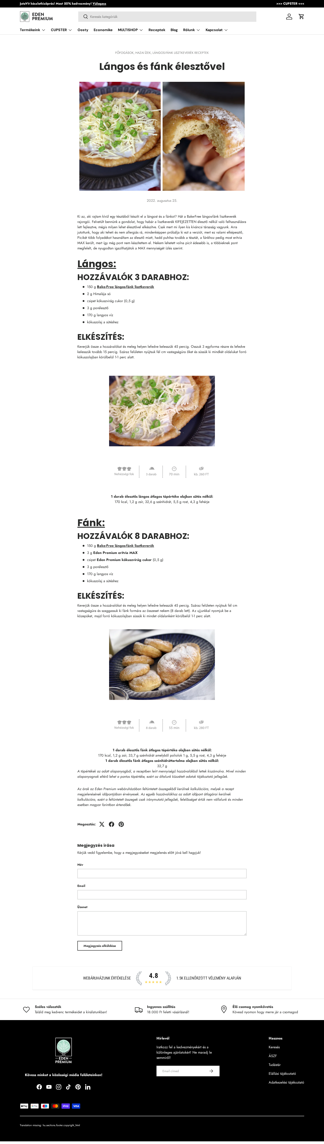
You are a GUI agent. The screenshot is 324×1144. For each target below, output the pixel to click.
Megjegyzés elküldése (100, 946)
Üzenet (82, 907)
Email (81, 886)
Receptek (157, 30)
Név (80, 864)
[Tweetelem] (102, 824)
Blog (174, 30)
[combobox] (167, 16)
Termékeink (30, 30)
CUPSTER (59, 30)
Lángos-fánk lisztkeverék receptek (181, 52)
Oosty (83, 30)
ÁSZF (273, 1055)
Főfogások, (125, 52)
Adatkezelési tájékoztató (286, 1082)
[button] (301, 16)
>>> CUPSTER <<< (290, 3)
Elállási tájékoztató (282, 1073)
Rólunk (189, 30)
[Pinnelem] (121, 824)
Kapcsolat (214, 30)
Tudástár (275, 1064)
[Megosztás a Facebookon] (111, 824)
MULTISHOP (128, 30)
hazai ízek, (144, 52)
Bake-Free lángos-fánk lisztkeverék (125, 286)
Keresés (274, 1047)
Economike (103, 30)
